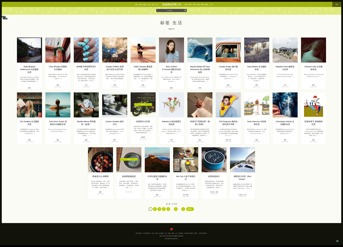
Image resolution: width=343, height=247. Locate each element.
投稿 (336, 4)
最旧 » (190, 209)
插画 (140, 4)
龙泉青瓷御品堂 (129, 176)
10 (176, 209)
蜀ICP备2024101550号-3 (171, 238)
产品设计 (212, 192)
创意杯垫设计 (214, 176)
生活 (148, 4)
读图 (206, 4)
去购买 (143, 104)
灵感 (152, 4)
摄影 (144, 4)
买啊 (202, 4)
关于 (211, 4)
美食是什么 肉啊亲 (100, 176)
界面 (186, 4)
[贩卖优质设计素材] (5, 19)
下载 (194, 4)
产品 (156, 4)
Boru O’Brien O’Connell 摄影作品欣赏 (171, 69)
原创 (190, 4)
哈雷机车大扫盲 (143, 121)
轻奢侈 (143, 137)
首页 (136, 4)
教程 (198, 4)
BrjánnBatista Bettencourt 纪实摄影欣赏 (29, 69)
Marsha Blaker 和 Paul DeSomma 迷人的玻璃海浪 (200, 69)
